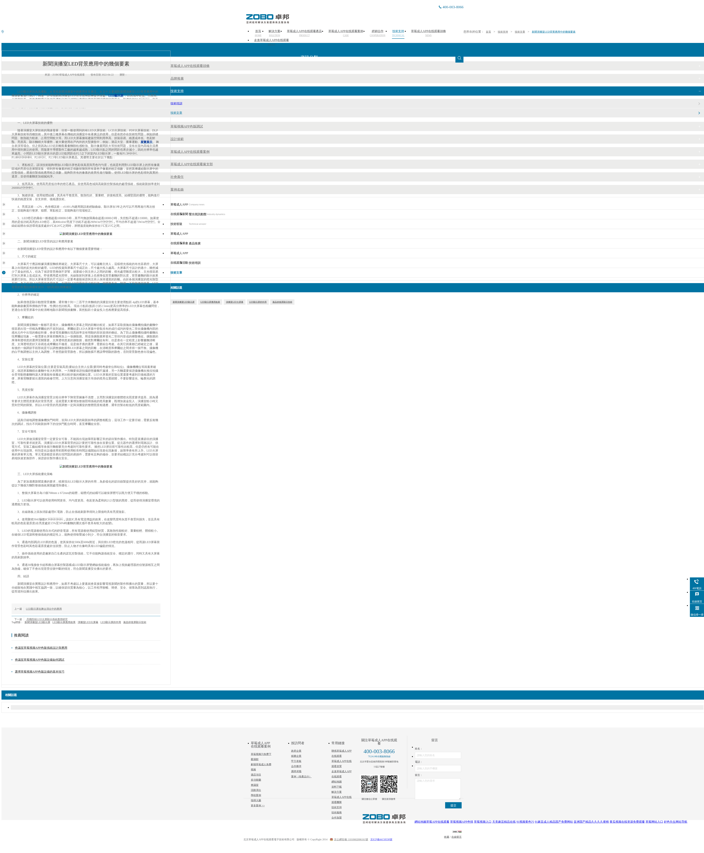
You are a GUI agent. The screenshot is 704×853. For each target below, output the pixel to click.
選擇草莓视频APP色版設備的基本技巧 (39, 671)
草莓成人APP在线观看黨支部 (191, 164)
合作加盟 (336, 817)
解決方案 (336, 792)
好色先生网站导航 (675, 821)
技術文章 (520, 31)
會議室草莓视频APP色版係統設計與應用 (41, 647)
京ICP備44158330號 (381, 839)
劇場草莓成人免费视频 (261, 767)
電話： (419, 762)
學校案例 (256, 795)
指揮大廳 (256, 800)
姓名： (419, 748)
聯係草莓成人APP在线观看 (341, 753)
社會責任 (177, 177)
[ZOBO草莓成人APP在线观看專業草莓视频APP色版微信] (369, 784)
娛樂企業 (296, 756)
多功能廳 (256, 780)
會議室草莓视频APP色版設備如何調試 (39, 659)
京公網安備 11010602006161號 (351, 839)
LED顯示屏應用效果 (64, 622)
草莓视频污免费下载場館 (261, 757)
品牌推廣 (177, 78)
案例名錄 (177, 189)
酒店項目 (256, 774)
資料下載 (336, 786)
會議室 (254, 785)
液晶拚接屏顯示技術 (134, 622)
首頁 (488, 31)
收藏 (446, 837)
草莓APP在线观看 (437, 821)
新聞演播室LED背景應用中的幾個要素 (553, 31)
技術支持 (503, 31)
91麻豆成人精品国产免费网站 (554, 821)
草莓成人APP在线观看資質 (341, 764)
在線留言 (456, 837)
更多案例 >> (258, 805)
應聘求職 (296, 771)
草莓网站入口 (654, 821)
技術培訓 (176, 103)
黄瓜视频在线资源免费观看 (627, 821)
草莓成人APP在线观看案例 (190, 152)
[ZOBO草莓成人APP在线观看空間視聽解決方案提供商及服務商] (267, 22)
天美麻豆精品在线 (504, 821)
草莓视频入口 (483, 821)
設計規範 (177, 139)
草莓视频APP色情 (461, 821)
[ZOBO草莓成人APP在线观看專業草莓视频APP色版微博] (388, 784)
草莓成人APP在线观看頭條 (190, 66)
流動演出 (256, 790)
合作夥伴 (296, 766)
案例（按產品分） (301, 776)
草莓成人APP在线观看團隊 (341, 800)
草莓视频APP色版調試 (186, 126)
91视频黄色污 (525, 821)
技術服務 (336, 812)
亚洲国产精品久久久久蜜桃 (591, 821)
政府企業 (296, 751)
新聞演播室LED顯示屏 (37, 622)
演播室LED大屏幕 (88, 622)
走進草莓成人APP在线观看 (271, 42)
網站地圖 (336, 781)
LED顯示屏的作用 (110, 622)
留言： (419, 775)
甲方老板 (296, 761)
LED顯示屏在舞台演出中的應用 (44, 609)
